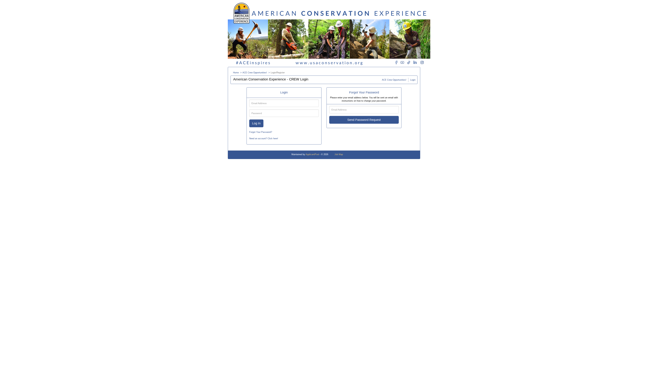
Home (236, 72)
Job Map (338, 154)
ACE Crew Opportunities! (254, 72)
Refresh (353, 154)
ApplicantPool (312, 154)
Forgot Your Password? (260, 132)
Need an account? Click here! (263, 138)
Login (412, 80)
